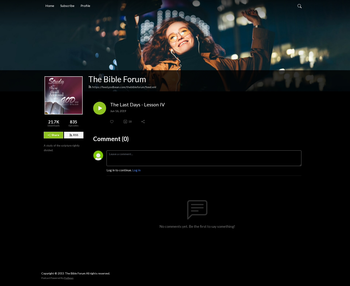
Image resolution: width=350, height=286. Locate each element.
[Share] (143, 122)
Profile (85, 6)
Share (55, 135)
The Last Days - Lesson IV (137, 104)
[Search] (299, 6)
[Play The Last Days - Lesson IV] (99, 108)
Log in (136, 170)
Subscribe (67, 6)
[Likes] (112, 122)
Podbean (69, 278)
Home (49, 6)
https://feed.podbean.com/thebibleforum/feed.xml (124, 87)
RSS (75, 135)
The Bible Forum (117, 79)
